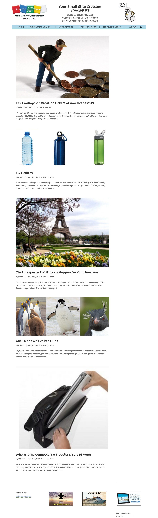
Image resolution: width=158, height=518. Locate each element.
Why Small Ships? (40, 27)
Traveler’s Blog (88, 27)
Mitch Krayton (24, 177)
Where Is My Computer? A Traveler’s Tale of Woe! (53, 455)
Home (21, 27)
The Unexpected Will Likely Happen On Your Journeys (57, 272)
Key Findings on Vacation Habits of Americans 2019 (55, 103)
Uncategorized (46, 107)
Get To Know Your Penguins (37, 341)
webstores (22, 107)
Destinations (66, 27)
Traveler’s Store (112, 27)
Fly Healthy (24, 173)
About (132, 27)
